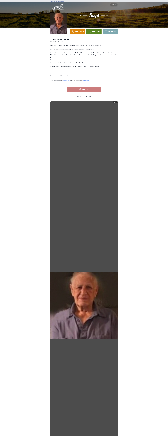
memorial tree (66, 80)
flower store (86, 80)
